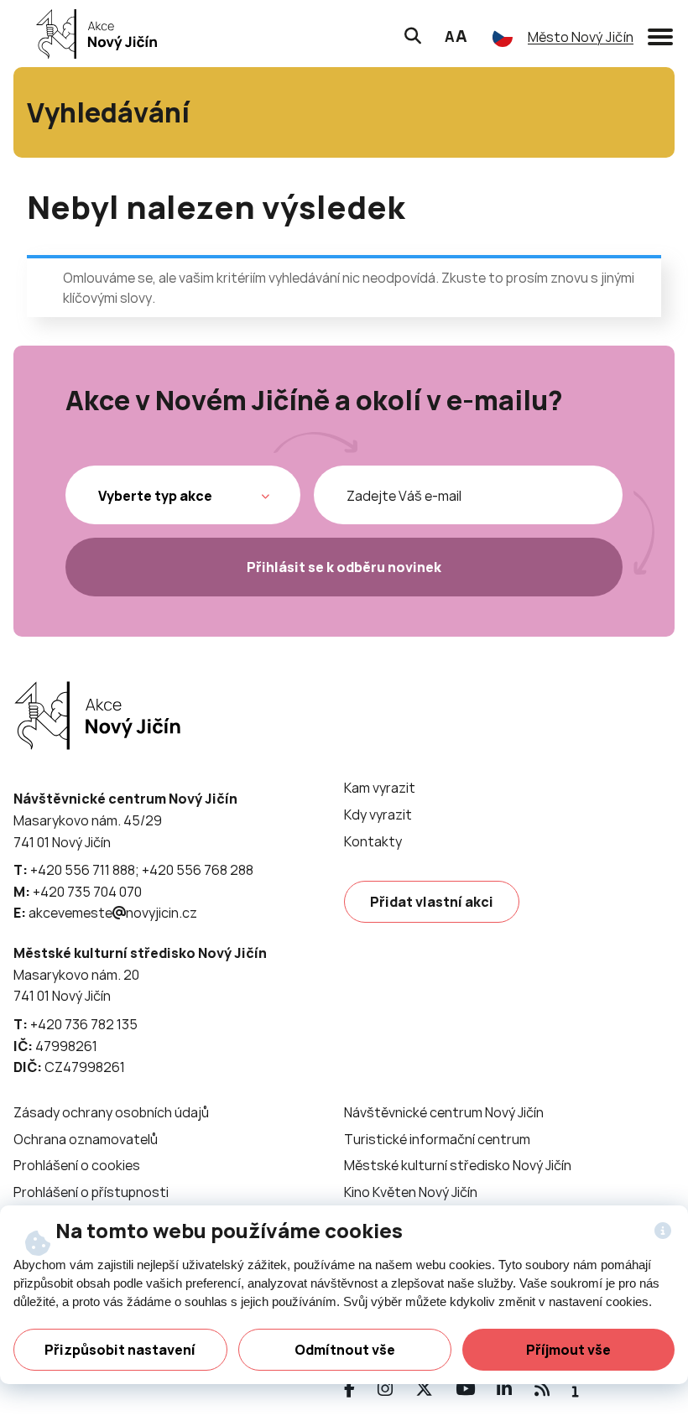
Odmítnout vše (344, 1349)
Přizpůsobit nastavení (119, 1349)
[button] (660, 33)
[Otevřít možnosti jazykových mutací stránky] (503, 37)
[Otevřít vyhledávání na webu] (412, 33)
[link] (91, 34)
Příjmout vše (568, 1349)
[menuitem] (379, 788)
